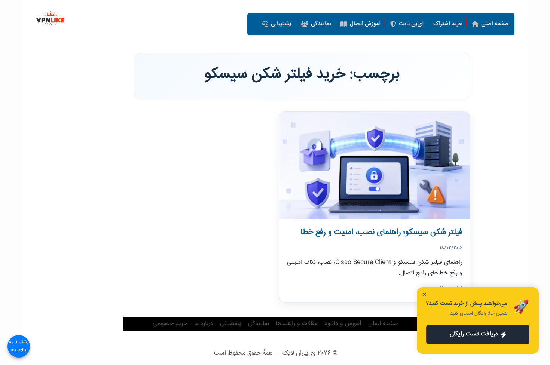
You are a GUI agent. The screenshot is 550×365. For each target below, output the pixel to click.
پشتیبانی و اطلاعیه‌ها (19, 346)
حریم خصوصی (170, 323)
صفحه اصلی (383, 323)
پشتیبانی (230, 323)
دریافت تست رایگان (474, 334)
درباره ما (203, 323)
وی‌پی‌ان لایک (299, 353)
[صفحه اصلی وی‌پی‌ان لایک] (50, 19)
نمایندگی (258, 323)
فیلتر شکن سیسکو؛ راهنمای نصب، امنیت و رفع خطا (381, 232)
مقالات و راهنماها (297, 323)
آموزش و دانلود (342, 323)
